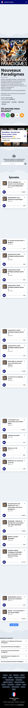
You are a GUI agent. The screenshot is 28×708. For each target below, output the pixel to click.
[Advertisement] (14, 18)
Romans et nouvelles (19, 682)
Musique (10, 677)
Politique (4, 104)
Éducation (16, 675)
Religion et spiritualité (20, 677)
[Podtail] (12, 115)
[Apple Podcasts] (3, 115)
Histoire (3, 684)
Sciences (23, 687)
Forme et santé (15, 687)
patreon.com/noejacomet (7, 87)
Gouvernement (6, 687)
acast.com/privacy (18, 93)
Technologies (19, 679)
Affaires (22, 675)
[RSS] (22, 115)
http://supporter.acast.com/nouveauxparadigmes (13, 90)
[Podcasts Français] (14, 694)
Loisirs (24, 684)
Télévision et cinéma (7, 682)
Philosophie (21, 102)
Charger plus (14, 625)
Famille (4, 677)
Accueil (5, 702)
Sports (13, 689)
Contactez (22, 702)
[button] (26, 2)
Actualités (14, 102)
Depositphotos (21, 704)
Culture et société (6, 102)
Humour (5, 675)
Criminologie (11, 684)
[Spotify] (7, 115)
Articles (17, 702)
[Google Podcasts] (17, 115)
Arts (10, 675)
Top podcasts (11, 702)
